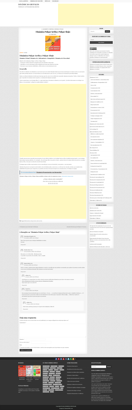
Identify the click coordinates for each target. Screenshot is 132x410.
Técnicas (92, 152)
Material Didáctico (94, 131)
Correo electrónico (25, 342)
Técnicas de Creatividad (96, 182)
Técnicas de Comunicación (96, 179)
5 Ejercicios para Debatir (73, 381)
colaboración (46, 368)
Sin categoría (93, 147)
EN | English (55, 1)
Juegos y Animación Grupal (96, 213)
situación (45, 390)
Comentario (23, 322)
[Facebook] (56, 359)
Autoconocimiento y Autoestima (98, 79)
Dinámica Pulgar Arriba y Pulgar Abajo (53, 31)
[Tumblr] (66, 359)
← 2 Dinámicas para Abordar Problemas (28, 226)
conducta (45, 370)
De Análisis (93, 157)
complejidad (59, 368)
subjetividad (51, 390)
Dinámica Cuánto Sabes (72, 375)
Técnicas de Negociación (96, 185)
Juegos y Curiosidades (96, 142)
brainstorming (54, 366)
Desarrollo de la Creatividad (97, 163)
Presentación (94, 110)
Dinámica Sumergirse (72, 366)
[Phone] (71, 359)
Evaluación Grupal (95, 166)
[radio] (49, 184)
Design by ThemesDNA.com (66, 408)
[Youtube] (64, 359)
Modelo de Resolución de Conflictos (75, 378)
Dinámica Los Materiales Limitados (75, 372)
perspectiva (45, 386)
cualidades (45, 373)
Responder (23, 244)
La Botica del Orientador (96, 244)
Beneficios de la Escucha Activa (74, 369)
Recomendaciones (95, 145)
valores (52, 392)
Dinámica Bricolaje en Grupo (74, 390)
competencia (53, 368)
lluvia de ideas (46, 381)
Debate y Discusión (95, 93)
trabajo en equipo (59, 390)
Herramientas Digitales (96, 139)
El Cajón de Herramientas (96, 225)
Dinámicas (92, 77)
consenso (62, 370)
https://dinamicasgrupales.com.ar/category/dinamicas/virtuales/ (37, 281)
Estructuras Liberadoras (96, 126)
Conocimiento (94, 90)
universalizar (46, 392)
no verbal (45, 382)
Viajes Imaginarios (95, 118)
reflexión (62, 386)
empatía (50, 375)
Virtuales (61, 29)
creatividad (52, 371)
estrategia (52, 377)
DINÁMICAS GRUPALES (28, 4)
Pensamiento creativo (96, 107)
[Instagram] (61, 359)
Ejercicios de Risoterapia (97, 99)
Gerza (91, 231)
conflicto (56, 370)
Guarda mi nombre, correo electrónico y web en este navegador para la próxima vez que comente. (45, 347)
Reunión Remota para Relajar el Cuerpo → (77, 226)
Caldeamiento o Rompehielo (48, 29)
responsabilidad (46, 388)
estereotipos (46, 377)
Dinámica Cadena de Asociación (74, 384)
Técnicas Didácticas (94, 192)
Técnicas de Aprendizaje (96, 177)
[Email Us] (68, 359)
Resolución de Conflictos (97, 174)
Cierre (92, 85)
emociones (45, 375)
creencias (58, 371)
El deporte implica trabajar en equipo (76, 387)
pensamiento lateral (57, 384)
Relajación (93, 171)
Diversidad (56, 29)
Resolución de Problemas (97, 113)
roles (62, 388)
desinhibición (52, 373)
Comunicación (94, 88)
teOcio (91, 246)
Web (21, 345)
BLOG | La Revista (23, 1)
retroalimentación (55, 388)
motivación (52, 381)
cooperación (45, 371)
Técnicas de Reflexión (95, 190)
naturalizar (59, 381)
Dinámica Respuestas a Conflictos (75, 393)
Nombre (22, 339)
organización (58, 382)
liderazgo (58, 379)
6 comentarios (53, 34)
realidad (57, 386)
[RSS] (73, 359)
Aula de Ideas (93, 234)
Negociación (94, 104)
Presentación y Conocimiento (98, 169)
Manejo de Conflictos (96, 101)
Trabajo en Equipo (95, 115)
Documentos (94, 136)
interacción (39, 221)
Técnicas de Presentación (96, 187)
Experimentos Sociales (95, 215)
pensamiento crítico (47, 384)
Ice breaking (93, 129)
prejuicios (52, 386)
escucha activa (56, 375)
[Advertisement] (86, 14)
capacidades (61, 366)
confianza (51, 370)
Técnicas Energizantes (95, 195)
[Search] (76, 359)
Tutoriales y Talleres (95, 200)
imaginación (58, 377)
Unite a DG (47, 1)
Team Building (93, 150)
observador (51, 382)
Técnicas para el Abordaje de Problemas (100, 197)
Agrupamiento (94, 155)
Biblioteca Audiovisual (96, 134)
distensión (64, 176)
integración (70, 176)
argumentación (46, 366)
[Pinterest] (59, 359)
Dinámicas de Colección (36, 1)
